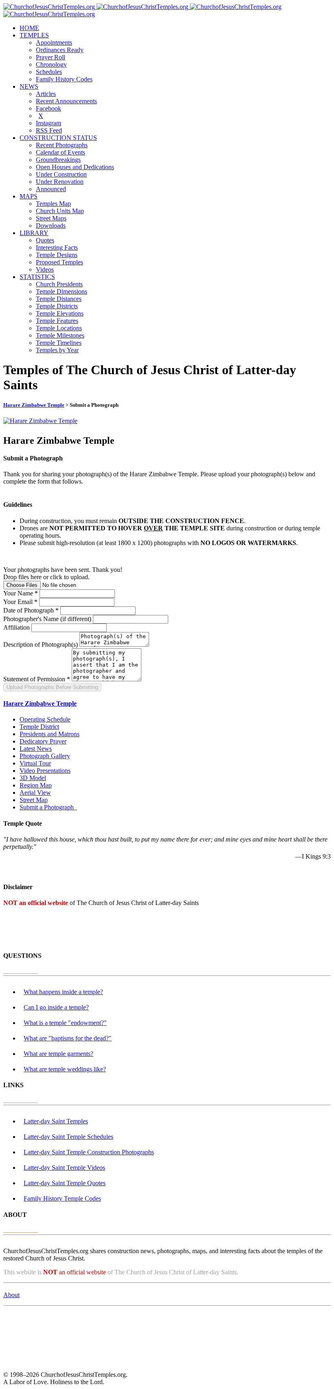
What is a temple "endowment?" (65, 1022)
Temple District (39, 726)
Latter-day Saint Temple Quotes (64, 1183)
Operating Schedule (45, 719)
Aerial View (35, 792)
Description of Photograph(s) (40, 644)
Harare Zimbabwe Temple (33, 405)
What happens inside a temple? (63, 991)
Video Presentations (45, 770)
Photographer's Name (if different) (47, 618)
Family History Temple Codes (62, 1198)
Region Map (36, 785)
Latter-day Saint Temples (56, 1121)
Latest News (36, 748)
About (11, 1294)
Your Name (20, 593)
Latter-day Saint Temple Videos (64, 1167)
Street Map (34, 799)
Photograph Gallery (45, 755)
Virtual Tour (35, 763)
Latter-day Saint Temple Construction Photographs (89, 1152)
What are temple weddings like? (65, 1069)
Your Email (20, 601)
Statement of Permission (36, 679)
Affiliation (16, 627)
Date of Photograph (31, 610)
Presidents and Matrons (49, 733)
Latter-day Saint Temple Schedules (68, 1136)
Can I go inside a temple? (56, 1007)
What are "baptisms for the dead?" (68, 1038)
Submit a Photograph (48, 807)
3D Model (33, 777)
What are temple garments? (58, 1053)
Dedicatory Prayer (43, 741)
